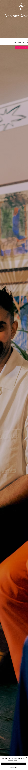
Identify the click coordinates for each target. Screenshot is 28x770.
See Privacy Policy (12, 760)
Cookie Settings (13, 767)
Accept (13, 764)
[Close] (26, 758)
